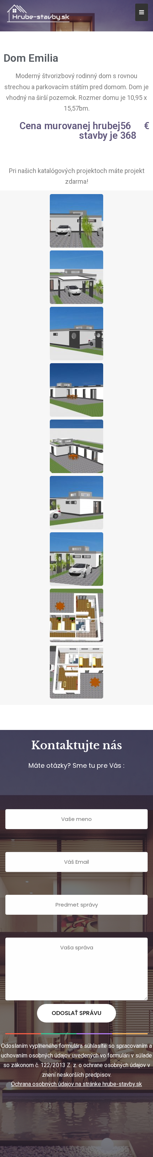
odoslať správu (76, 1013)
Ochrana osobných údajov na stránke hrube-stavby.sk (76, 1084)
